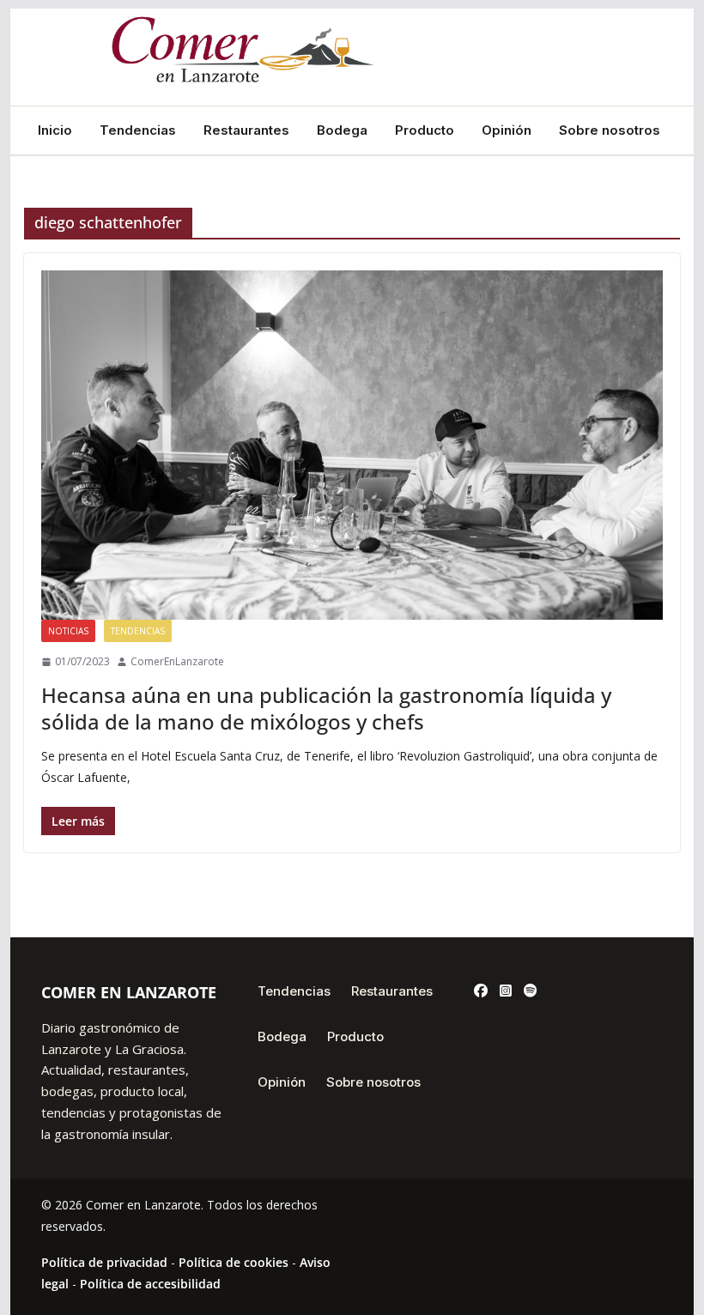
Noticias (68, 631)
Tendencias (138, 130)
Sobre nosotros (609, 130)
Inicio (55, 130)
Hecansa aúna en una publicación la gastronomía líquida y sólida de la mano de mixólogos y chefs (326, 708)
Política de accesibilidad (150, 1284)
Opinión (506, 130)
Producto (424, 130)
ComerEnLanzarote (177, 661)
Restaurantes (246, 130)
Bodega (342, 130)
